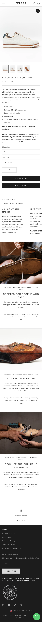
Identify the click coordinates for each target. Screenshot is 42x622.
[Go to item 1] (5, 69)
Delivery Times (9, 533)
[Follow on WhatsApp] (21, 605)
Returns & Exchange (11, 548)
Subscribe (10, 571)
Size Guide (7, 537)
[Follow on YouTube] (9, 605)
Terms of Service (10, 544)
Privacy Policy (8, 541)
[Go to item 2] (12, 69)
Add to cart (21, 178)
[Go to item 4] (27, 69)
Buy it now (21, 185)
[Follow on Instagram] (3, 605)
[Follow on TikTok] (15, 605)
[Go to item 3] (20, 69)
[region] (21, 513)
